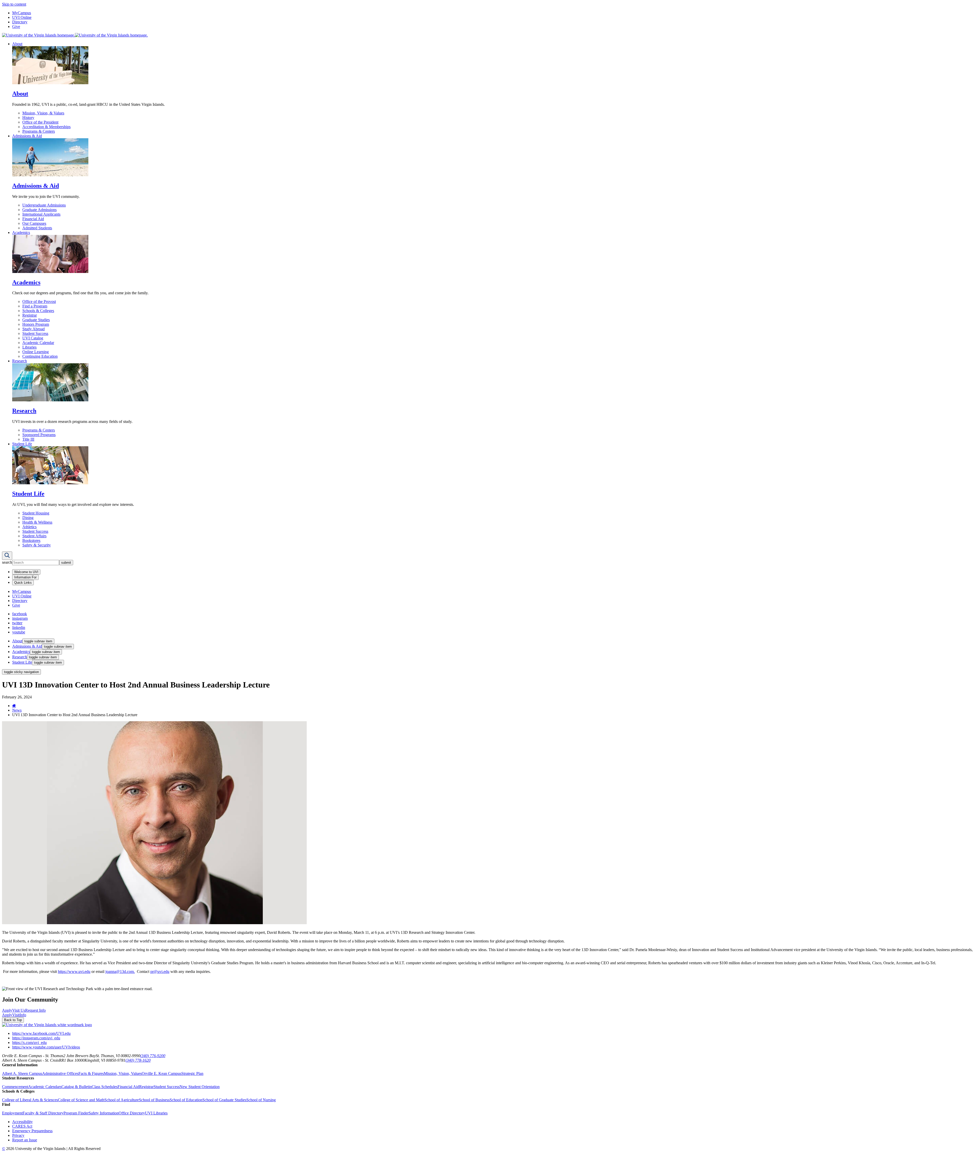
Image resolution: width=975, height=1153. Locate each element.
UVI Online (21, 17)
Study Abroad (33, 329)
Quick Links (23, 582)
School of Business (154, 1100)
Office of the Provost (39, 301)
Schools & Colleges (38, 310)
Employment (12, 1113)
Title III (28, 439)
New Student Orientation (200, 1087)
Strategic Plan (192, 1073)
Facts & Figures (91, 1073)
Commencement (15, 1087)
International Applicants (41, 214)
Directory (19, 22)
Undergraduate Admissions (44, 205)
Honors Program (35, 324)
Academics (21, 232)
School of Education (186, 1100)
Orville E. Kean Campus (161, 1073)
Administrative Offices (60, 1073)
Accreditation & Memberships (46, 127)
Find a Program (34, 306)
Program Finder (76, 1113)
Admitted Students (37, 228)
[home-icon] (14, 705)
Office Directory (132, 1113)
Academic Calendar (38, 342)
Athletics (29, 527)
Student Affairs (34, 536)
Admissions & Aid (27, 136)
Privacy (18, 1135)
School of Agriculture (121, 1100)
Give (16, 26)
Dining (28, 517)
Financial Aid (33, 219)
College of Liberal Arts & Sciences (30, 1100)
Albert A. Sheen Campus (22, 1073)
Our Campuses (34, 223)
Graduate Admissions (39, 210)
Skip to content (14, 4)
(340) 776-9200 (152, 1056)
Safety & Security (36, 545)
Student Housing (35, 513)
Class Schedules (105, 1087)
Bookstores (31, 540)
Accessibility (22, 1122)
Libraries (29, 347)
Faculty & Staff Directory (43, 1113)
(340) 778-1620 (138, 1060)
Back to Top (13, 1020)
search (7, 562)
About (17, 44)
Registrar (29, 315)
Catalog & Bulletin (76, 1087)
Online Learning (35, 352)
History (28, 117)
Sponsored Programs (39, 435)
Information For (25, 577)
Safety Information (104, 1113)
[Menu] (7, 556)
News (17, 710)
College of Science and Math (81, 1100)
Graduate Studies (36, 320)
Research (19, 361)
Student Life (22, 444)
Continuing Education (40, 356)
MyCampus (21, 13)
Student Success (35, 333)
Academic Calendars (44, 1087)
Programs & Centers (38, 131)
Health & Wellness (37, 522)
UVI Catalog (32, 338)
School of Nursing (261, 1100)
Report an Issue (24, 1140)
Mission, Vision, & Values (43, 113)
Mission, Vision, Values (123, 1073)
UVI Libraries (156, 1113)
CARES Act (22, 1126)
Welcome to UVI (26, 572)
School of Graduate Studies (224, 1100)
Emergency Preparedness (32, 1131)
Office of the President (40, 122)
